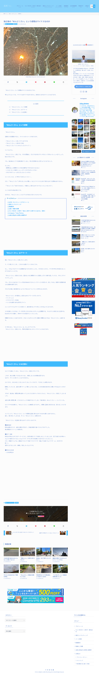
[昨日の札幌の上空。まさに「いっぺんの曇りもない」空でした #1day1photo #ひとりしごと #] (80, 140)
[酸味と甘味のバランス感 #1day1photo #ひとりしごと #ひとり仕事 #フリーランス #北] (86, 146)
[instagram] (84, 92)
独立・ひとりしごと (9, 24)
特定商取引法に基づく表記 (82, 664)
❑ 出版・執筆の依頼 (13, 209)
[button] (8, 82)
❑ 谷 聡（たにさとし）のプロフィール (18, 202)
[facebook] (81, 92)
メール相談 (78, 639)
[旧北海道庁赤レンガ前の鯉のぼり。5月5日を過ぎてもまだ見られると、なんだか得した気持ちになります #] (80, 134)
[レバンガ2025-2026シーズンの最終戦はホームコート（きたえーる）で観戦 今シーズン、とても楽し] (92, 134)
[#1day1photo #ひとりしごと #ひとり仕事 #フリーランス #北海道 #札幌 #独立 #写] (74, 134)
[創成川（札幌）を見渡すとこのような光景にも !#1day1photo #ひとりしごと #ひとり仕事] (74, 146)
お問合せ (77, 654)
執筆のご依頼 (79, 646)
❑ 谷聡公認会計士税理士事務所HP (17, 215)
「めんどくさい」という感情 (19, 107)
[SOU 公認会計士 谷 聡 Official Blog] (8, 6)
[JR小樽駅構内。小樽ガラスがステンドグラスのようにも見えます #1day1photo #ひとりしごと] (92, 140)
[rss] (51, 670)
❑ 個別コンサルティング (14, 204)
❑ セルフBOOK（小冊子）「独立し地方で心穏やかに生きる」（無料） (27, 211)
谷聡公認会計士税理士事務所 (83, 650)
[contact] (86, 92)
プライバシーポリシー (81, 657)
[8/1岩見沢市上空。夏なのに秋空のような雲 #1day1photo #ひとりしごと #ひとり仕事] (86, 128)
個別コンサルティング (81, 635)
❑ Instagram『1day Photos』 (16, 213)
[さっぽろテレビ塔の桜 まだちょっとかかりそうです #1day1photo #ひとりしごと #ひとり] (80, 146)
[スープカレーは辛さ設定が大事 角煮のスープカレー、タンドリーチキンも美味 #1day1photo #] (92, 146)
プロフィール (79, 626)
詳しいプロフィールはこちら (83, 86)
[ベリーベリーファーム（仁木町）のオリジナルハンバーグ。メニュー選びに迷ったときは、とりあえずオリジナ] (74, 128)
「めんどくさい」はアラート (19, 109)
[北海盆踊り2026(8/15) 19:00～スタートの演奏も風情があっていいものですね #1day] (80, 121)
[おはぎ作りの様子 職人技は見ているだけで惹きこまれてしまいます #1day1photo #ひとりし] (92, 128)
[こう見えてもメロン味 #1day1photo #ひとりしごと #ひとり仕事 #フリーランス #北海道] (74, 121)
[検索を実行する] (94, 6)
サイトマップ (79, 660)
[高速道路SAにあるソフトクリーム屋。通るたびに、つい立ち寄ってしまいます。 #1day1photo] (86, 134)
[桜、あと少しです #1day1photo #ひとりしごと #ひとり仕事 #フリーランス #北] (74, 140)
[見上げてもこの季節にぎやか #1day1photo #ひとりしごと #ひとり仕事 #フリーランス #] (86, 121)
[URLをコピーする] (63, 82)
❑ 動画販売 (11, 206)
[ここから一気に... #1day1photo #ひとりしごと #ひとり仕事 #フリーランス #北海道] (92, 121)
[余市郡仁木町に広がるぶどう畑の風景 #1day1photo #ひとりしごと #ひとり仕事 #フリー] (80, 128)
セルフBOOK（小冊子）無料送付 (84, 630)
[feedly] (49, 670)
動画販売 (77, 643)
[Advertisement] (36, 232)
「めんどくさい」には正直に (19, 112)
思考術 (15, 24)
